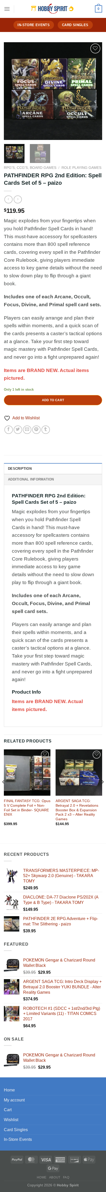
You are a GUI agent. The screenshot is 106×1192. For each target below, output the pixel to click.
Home (9, 1090)
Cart (8, 1110)
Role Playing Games (81, 168)
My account (14, 1100)
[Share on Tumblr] (45, 429)
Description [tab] (20, 469)
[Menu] (7, 9)
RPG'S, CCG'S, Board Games (30, 168)
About (54, 1177)
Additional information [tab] (31, 479)
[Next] (93, 91)
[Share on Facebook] (8, 429)
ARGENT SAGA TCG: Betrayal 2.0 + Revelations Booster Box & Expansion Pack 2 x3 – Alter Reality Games (77, 810)
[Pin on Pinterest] (36, 429)
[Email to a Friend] (27, 429)
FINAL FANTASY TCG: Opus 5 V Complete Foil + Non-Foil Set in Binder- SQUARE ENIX (27, 807)
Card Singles (16, 1130)
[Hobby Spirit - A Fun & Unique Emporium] (53, 9)
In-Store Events (18, 1139)
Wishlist (11, 1120)
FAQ (66, 1177)
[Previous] (12, 91)
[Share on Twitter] (18, 429)
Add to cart (53, 400)
